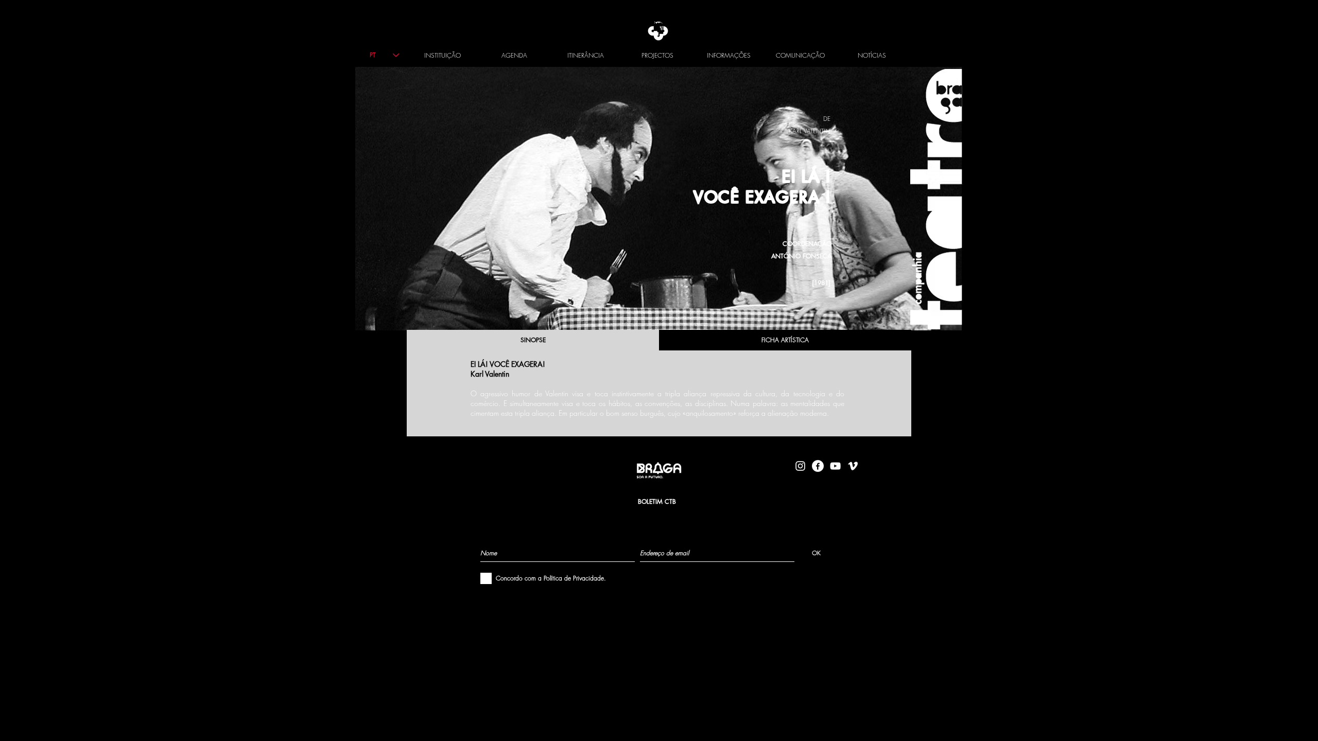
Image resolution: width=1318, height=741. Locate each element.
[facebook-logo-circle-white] (817, 466)
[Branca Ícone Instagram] (800, 466)
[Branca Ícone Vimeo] (852, 466)
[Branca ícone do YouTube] (835, 466)
